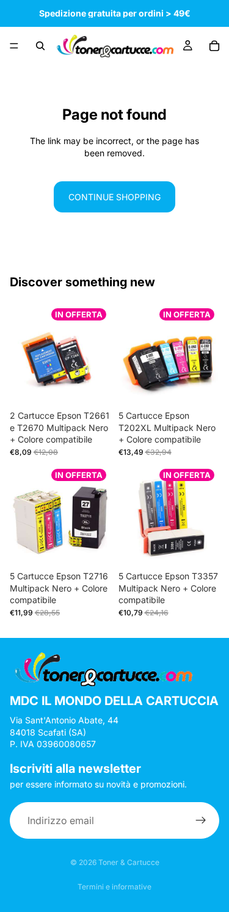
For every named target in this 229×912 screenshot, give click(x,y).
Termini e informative (114, 886)
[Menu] (14, 46)
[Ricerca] (40, 45)
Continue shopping (114, 197)
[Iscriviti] (201, 821)
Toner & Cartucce (128, 862)
